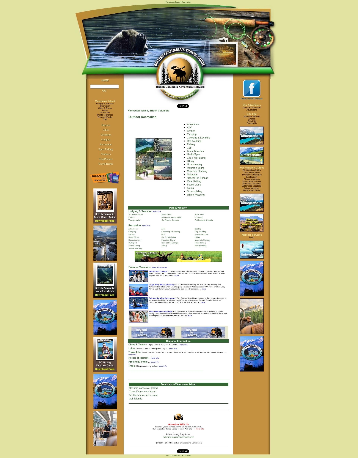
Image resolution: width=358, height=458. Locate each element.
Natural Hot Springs (197, 178)
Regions (106, 125)
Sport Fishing (106, 149)
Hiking (190, 161)
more (176, 275)
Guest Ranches (195, 151)
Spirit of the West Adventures (162, 298)
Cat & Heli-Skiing (196, 157)
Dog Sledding (194, 141)
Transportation (134, 220)
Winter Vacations (251, 188)
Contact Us (252, 123)
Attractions (193, 124)
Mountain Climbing (197, 171)
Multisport (132, 243)
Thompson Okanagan (252, 175)
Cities (106, 129)
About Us (252, 121)
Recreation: (135, 225)
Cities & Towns (105, 108)
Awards (251, 119)
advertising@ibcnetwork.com (178, 437)
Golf (189, 147)
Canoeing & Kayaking (198, 137)
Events (131, 217)
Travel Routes (105, 163)
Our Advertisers (252, 105)
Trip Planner (106, 159)
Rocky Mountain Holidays (160, 312)
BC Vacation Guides (252, 170)
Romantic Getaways (252, 183)
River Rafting (194, 181)
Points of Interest (105, 115)
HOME (105, 80)
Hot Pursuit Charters (158, 271)
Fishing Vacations (252, 179)
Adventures (166, 214)
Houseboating (194, 164)
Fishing (191, 144)
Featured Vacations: (139, 267)
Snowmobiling (194, 191)
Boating (198, 229)
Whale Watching (135, 248)
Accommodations (135, 214)
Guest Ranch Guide (252, 181)
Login (251, 237)
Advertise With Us (252, 116)
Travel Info (105, 112)
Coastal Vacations (252, 172)
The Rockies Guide (251, 190)
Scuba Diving (194, 184)
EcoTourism (251, 177)
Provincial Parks (105, 117)
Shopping (199, 217)
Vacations (106, 134)
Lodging (105, 139)
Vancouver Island (105, 101)
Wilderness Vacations (251, 186)
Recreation (105, 106)
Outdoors (106, 154)
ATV (189, 127)
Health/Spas (193, 154)
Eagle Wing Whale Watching (161, 285)
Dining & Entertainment (171, 217)
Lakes (105, 110)
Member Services (252, 234)
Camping (192, 134)
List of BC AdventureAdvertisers (252, 108)
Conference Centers (170, 220)
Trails (105, 119)
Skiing (190, 188)
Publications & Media (204, 220)
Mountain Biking (195, 167)
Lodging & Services (105, 104)
